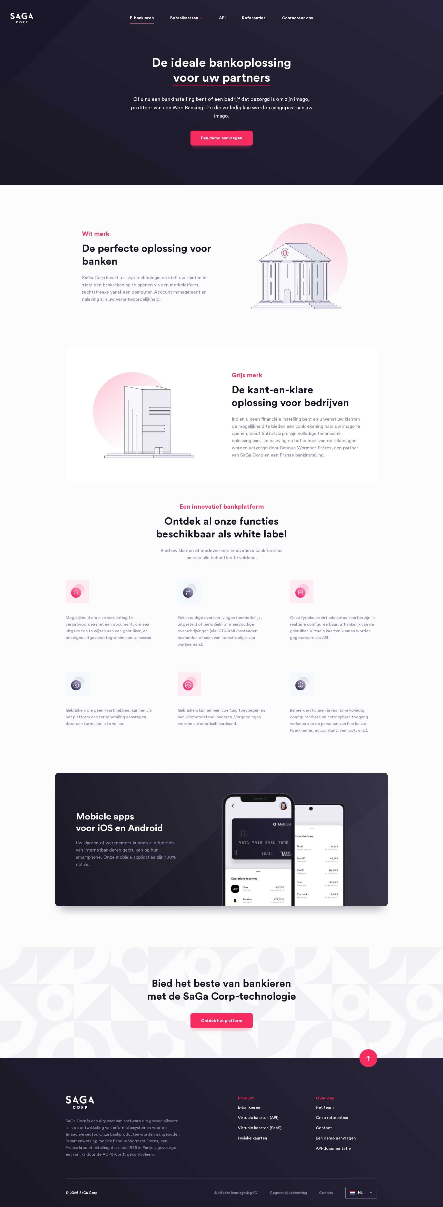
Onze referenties (332, 1118)
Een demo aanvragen (221, 138)
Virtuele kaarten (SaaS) (259, 1128)
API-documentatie (333, 1148)
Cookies (326, 1193)
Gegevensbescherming (288, 1193)
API (222, 18)
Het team (325, 1107)
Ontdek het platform (221, 1021)
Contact (324, 1128)
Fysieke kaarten (252, 1138)
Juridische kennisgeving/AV (236, 1193)
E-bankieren (142, 18)
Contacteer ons (297, 18)
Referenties (254, 18)
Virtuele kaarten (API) (258, 1118)
